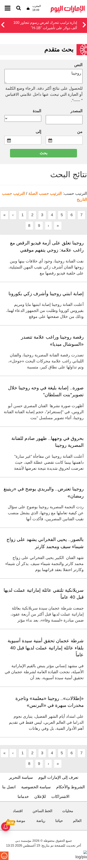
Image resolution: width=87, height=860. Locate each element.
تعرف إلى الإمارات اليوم (58, 777)
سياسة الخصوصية (36, 787)
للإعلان (40, 796)
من (80, 131)
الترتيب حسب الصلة (45, 193)
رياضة (40, 821)
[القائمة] (18, 8)
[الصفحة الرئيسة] (67, 7)
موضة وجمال (15, 821)
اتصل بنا (9, 787)
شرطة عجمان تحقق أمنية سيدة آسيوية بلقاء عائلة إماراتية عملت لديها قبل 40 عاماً (46, 647)
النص (78, 65)
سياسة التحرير (21, 777)
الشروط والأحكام (70, 787)
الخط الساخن (42, 811)
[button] (2, 24)
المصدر (76, 111)
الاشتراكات (60, 796)
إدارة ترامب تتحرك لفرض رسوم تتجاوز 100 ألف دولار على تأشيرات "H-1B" (45, 25)
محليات (67, 811)
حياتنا (59, 821)
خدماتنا (23, 796)
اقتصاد (18, 811)
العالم (77, 821)
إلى (38, 131)
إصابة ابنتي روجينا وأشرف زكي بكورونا (46, 293)
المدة (37, 111)
